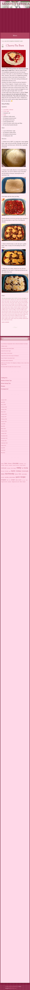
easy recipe (25, 312)
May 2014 (3, 426)
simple (13, 480)
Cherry (3, 302)
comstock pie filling (12, 309)
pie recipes (20, 315)
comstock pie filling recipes (21, 309)
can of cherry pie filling (22, 301)
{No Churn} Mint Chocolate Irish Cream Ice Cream (11, 366)
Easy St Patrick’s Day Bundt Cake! (8, 358)
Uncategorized (4, 389)
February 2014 (4, 431)
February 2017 (4, 414)
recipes (3, 480)
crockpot (8, 468)
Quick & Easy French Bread (6, 353)
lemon (16, 474)
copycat (10, 465)
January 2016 (3, 421)
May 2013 (3, 452)
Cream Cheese (22, 465)
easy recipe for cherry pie (7, 314)
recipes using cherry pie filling (16, 318)
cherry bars (7, 302)
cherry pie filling (11, 304)
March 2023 (3, 404)
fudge (9, 471)
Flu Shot (6, 471)
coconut (2, 465)
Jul (2, 45)
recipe (22, 477)
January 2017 (3, 416)
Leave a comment (5, 322)
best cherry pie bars (23, 299)
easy (19, 468)
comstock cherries (17, 306)
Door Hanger (13, 468)
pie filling (16, 315)
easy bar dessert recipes (6, 311)
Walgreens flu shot (15, 481)
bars (15, 299)
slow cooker (19, 480)
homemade (25, 471)
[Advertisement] (15, 20)
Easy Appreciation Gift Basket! (7, 360)
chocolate (15, 463)
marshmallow (24, 474)
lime (20, 474)
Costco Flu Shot (16, 465)
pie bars (12, 315)
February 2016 (4, 419)
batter (18, 299)
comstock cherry (24, 306)
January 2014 (3, 433)
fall (22, 468)
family (26, 468)
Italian (3, 474)
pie (10, 315)
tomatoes (9, 481)
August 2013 (3, 445)
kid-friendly (9, 474)
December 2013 (4, 435)
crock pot (3, 468)
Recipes (20, 298)
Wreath (24, 481)
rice (9, 479)
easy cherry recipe (22, 311)
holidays (18, 471)
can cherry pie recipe (14, 301)
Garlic (13, 471)
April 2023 (3, 402)
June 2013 (3, 450)
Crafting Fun (4, 377)
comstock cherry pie (6, 308)
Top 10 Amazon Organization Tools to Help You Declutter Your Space (14, 343)
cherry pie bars (25, 302)
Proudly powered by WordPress (11, 986)
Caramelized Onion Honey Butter (7, 348)
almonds (12, 299)
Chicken (10, 463)
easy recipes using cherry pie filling (19, 314)
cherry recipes (10, 306)
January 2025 (3, 399)
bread (2, 463)
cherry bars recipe (13, 302)
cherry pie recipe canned (9, 305)
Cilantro (25, 463)
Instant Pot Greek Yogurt (6, 350)
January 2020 (3, 409)
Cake (3, 301)
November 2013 (4, 438)
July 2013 (3, 447)
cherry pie (19, 302)
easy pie (10, 312)
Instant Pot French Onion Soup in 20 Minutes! (10, 355)
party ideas (12, 477)
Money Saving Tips (6, 383)
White (21, 481)
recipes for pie (7, 318)
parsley (7, 477)
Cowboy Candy (4, 346)
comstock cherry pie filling (15, 308)
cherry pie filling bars (19, 304)
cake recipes (6, 301)
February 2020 (4, 407)
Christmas (21, 463)
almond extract (7, 299)
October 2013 (3, 440)
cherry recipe (4, 306)
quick (18, 477)
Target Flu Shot (4, 481)
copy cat (6, 465)
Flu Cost (2, 471)
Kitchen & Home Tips (6, 380)
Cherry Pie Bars (15, 46)
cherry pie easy (5, 304)
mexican (2, 477)
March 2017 (3, 411)
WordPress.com (13, 988)
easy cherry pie (15, 311)
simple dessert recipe (8, 319)
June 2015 (3, 423)
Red (7, 479)
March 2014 (3, 428)
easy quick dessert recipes (17, 312)
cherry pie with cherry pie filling (21, 305)
